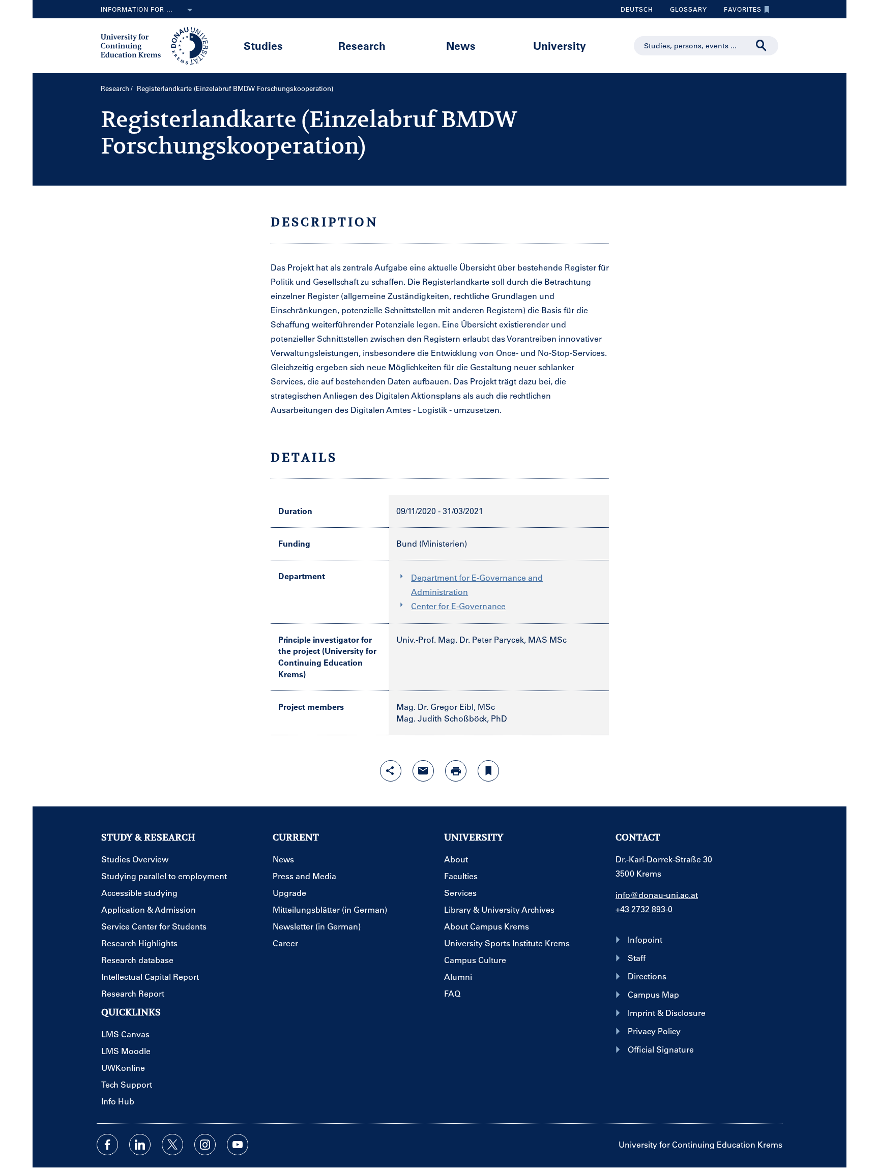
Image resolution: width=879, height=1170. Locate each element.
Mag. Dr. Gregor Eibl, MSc (445, 706)
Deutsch (637, 9)
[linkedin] (140, 1144)
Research (362, 45)
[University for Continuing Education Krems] (155, 44)
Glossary (684, 11)
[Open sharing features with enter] (390, 771)
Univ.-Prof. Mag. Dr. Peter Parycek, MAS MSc (481, 639)
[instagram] (205, 1144)
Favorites (738, 11)
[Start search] (761, 46)
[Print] (455, 771)
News (461, 45)
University (559, 45)
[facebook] (107, 1144)
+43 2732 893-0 (644, 909)
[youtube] (237, 1144)
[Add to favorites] (488, 771)
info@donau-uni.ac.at (657, 894)
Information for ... (136, 9)
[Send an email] (423, 771)
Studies (263, 45)
